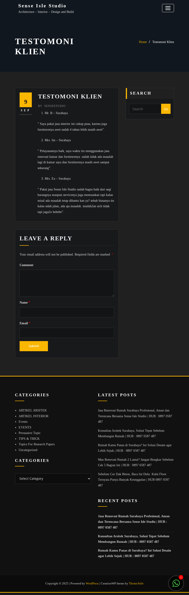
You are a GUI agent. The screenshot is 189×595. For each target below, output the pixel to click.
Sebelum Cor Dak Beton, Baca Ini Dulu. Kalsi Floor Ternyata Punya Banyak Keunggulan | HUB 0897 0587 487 (133, 479)
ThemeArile (136, 583)
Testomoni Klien (163, 42)
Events (23, 421)
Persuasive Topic (30, 433)
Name (25, 302)
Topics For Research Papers (37, 444)
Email (25, 323)
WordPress (92, 583)
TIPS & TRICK (29, 438)
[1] (176, 586)
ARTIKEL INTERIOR (33, 416)
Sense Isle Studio (42, 6)
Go (166, 109)
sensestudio (52, 106)
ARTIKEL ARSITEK (33, 410)
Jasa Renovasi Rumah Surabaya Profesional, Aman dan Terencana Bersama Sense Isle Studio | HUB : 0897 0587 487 (135, 416)
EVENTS (25, 427)
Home (143, 42)
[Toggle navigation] (168, 8)
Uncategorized (28, 450)
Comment (26, 265)
